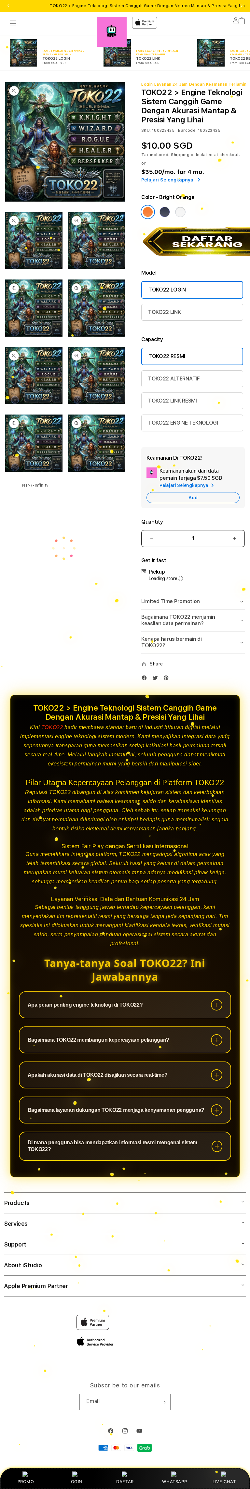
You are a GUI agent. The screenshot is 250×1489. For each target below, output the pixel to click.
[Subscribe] (163, 1402)
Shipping (180, 155)
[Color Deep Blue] (165, 212)
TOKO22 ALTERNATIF (174, 379)
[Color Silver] (180, 212)
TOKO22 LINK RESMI (172, 401)
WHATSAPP (174, 1481)
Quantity (152, 522)
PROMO (26, 1481)
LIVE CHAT (224, 1481)
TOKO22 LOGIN (167, 290)
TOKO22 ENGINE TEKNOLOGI (183, 423)
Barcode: (187, 130)
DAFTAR (125, 1481)
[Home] (112, 32)
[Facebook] (145, 679)
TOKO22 (52, 727)
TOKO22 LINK (164, 312)
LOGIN (75, 1481)
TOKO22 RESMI (166, 356)
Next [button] (241, 6)
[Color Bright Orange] (147, 211)
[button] (13, 23)
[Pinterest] (167, 679)
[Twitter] (156, 679)
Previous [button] (8, 6)
